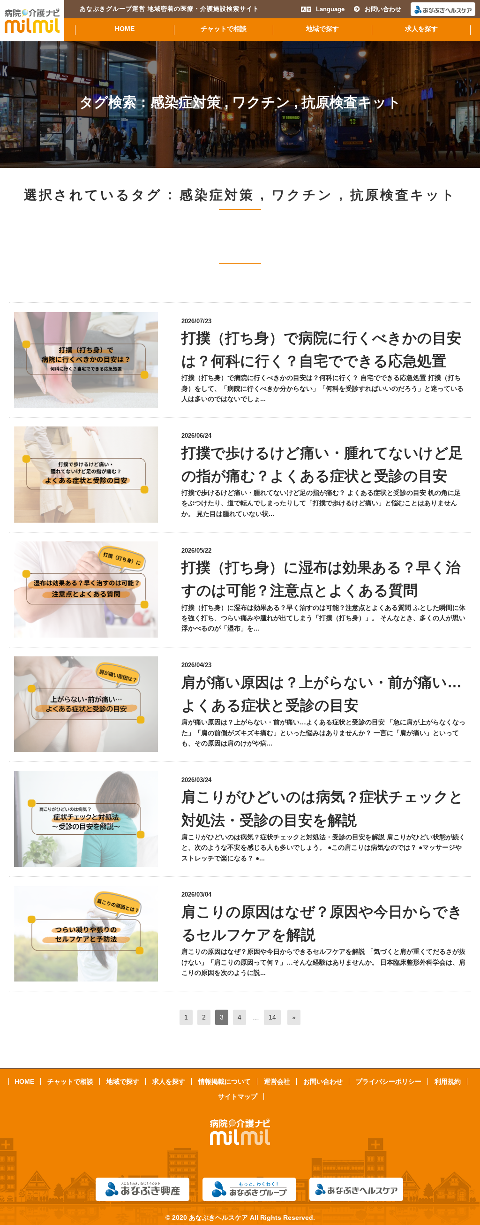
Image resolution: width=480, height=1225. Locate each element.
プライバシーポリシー (388, 1081)
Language (330, 9)
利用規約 (448, 1081)
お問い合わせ (383, 9)
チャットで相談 (224, 28)
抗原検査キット (351, 102)
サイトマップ (237, 1096)
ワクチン (261, 102)
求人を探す (421, 28)
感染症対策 (185, 102)
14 (272, 1017)
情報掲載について (224, 1081)
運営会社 (277, 1081)
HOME (125, 28)
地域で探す (322, 28)
